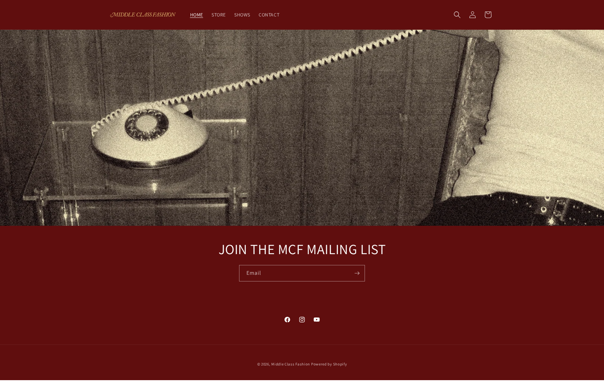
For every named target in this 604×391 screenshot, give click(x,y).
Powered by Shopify (329, 364)
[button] (457, 14)
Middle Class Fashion (290, 364)
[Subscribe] (357, 273)
